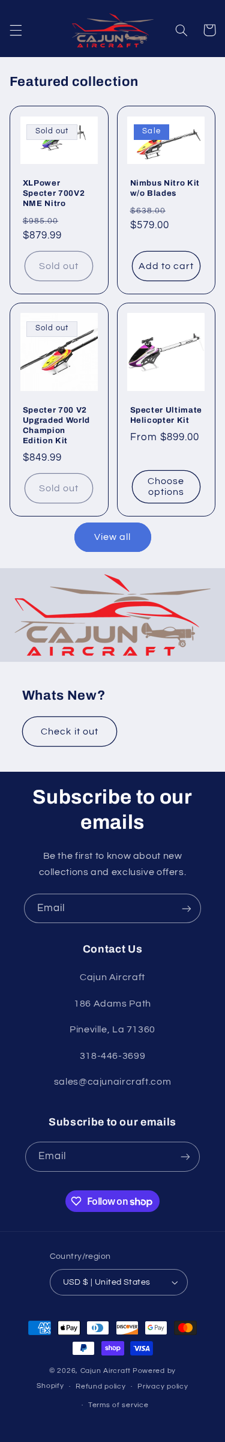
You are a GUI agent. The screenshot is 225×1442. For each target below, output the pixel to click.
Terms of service (118, 1405)
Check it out (69, 731)
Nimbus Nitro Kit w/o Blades (165, 188)
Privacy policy (162, 1386)
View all (112, 537)
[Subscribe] (186, 908)
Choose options (166, 486)
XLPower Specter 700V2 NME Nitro (54, 193)
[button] (15, 30)
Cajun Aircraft (105, 1371)
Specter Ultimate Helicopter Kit (166, 415)
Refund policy (101, 1386)
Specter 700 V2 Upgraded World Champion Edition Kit (56, 425)
